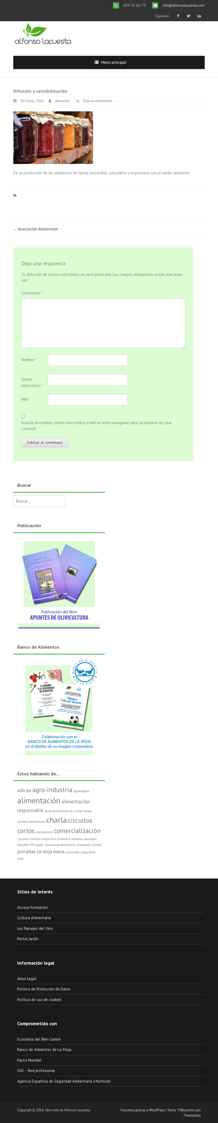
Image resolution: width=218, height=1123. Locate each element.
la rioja (44, 851)
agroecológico (81, 791)
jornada (96, 845)
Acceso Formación (32, 907)
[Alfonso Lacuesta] (43, 34)
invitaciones (84, 845)
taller (20, 858)
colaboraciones (44, 832)
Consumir (23, 839)
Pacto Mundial (29, 1060)
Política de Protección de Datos (44, 988)
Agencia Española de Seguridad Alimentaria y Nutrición (64, 1081)
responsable (88, 852)
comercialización (77, 830)
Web (24, 399)
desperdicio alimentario (56, 839)
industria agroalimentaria (60, 845)
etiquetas (23, 845)
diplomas (77, 839)
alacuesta (62, 101)
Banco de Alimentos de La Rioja (64, 811)
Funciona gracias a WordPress (143, 1110)
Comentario (32, 292)
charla (56, 820)
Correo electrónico (32, 382)
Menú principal (113, 62)
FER (32, 845)
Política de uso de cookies (39, 999)
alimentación (38, 800)
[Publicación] (59, 582)
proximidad (72, 852)
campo (87, 811)
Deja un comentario (97, 101)
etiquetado (90, 839)
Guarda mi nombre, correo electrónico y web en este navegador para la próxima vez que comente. (96, 425)
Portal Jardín (28, 938)
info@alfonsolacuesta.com (183, 5)
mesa (59, 851)
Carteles (22, 822)
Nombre (29, 359)
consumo (35, 839)
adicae (24, 790)
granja (39, 845)
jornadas (26, 851)
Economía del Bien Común (39, 1039)
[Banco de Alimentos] (59, 706)
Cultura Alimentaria (34, 917)
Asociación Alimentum (35, 228)
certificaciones (36, 822)
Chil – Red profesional (36, 1070)
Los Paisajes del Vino (35, 928)
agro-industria (52, 790)
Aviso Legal (26, 978)
